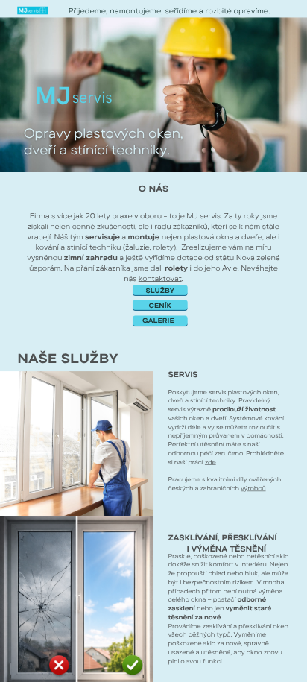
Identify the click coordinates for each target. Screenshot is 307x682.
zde (210, 462)
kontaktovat (160, 278)
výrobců (253, 488)
